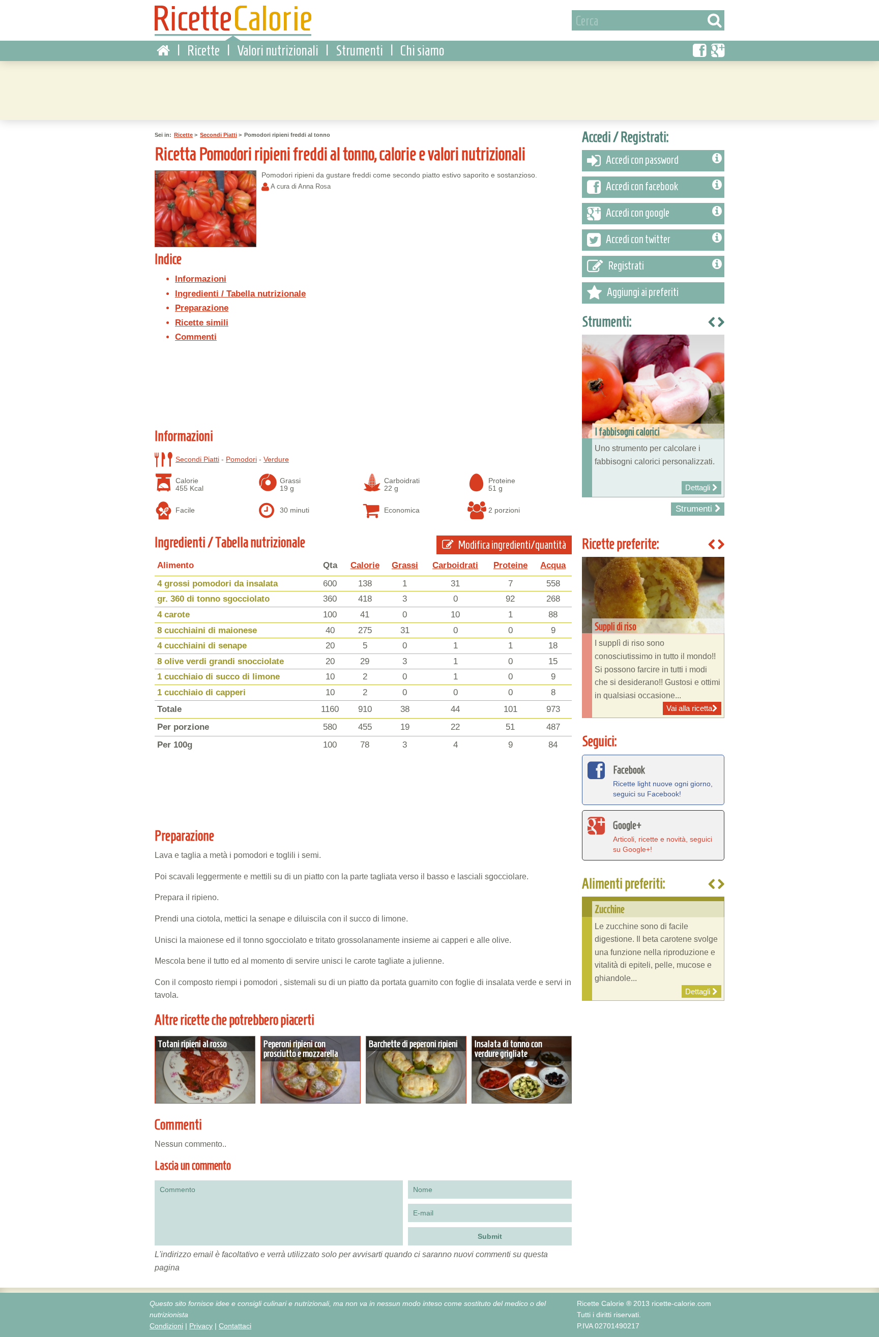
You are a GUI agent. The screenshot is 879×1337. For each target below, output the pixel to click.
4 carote (173, 614)
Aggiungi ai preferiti (643, 292)
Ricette (203, 50)
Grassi (405, 565)
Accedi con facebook (642, 186)
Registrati (626, 265)
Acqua (553, 565)
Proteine (510, 565)
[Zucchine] (653, 949)
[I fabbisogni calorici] (653, 416)
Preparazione (201, 308)
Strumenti (359, 50)
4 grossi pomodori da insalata (217, 583)
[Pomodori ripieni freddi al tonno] (205, 208)
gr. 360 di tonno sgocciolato (213, 599)
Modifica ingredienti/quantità (511, 545)
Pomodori (241, 459)
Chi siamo (422, 50)
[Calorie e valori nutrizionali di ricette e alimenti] (233, 23)
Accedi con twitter (638, 239)
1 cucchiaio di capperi (201, 692)
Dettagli (205, 1070)
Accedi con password (642, 160)
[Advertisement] (439, 89)
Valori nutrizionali (277, 50)
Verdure (276, 459)
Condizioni (166, 1326)
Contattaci (235, 1326)
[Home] (163, 51)
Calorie (364, 565)
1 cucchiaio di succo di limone (218, 676)
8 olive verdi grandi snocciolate (220, 661)
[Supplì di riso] (653, 637)
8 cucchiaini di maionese (207, 630)
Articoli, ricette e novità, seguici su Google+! (662, 836)
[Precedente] (711, 884)
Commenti (196, 337)
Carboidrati (455, 565)
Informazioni (200, 279)
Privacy (201, 1326)
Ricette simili (201, 323)
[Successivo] (720, 884)
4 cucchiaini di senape (202, 645)
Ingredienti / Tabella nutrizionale (240, 294)
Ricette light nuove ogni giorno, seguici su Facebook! (663, 781)
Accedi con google (637, 212)
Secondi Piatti (218, 135)
